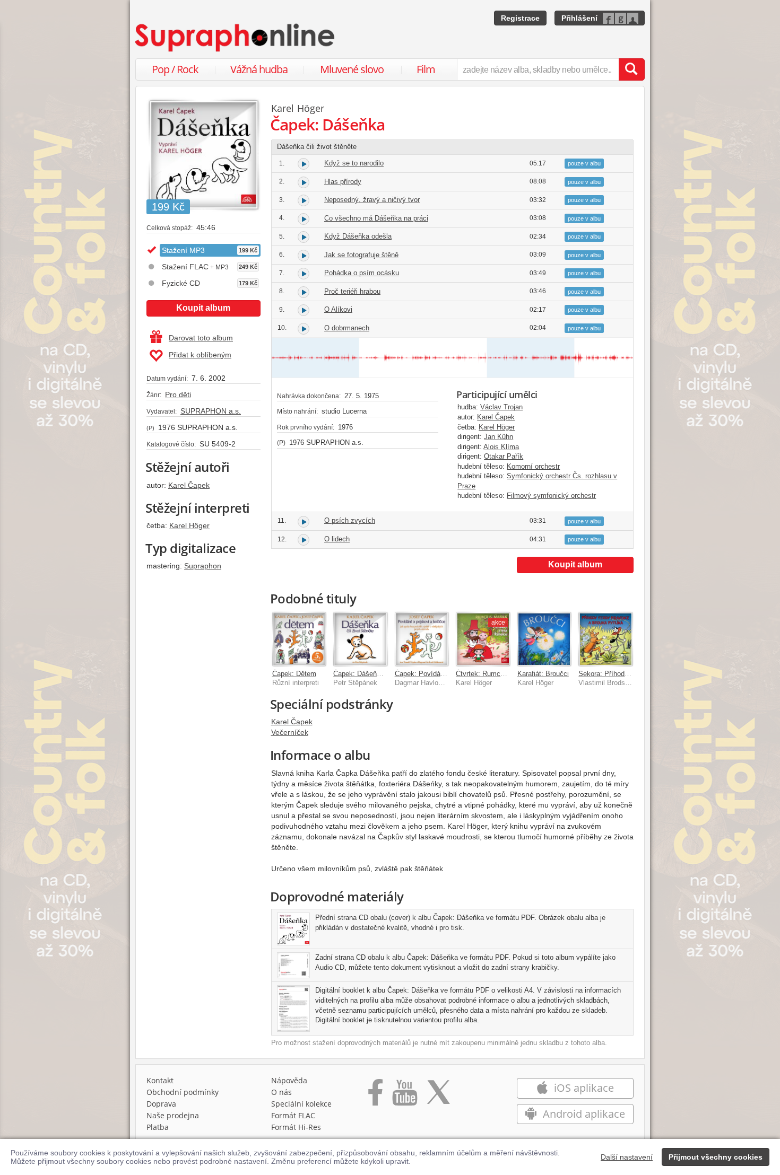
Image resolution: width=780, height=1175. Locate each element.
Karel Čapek (189, 485)
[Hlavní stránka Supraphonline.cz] (235, 38)
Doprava (161, 1104)
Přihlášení (579, 18)
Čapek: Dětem (294, 674)
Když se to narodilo (354, 163)
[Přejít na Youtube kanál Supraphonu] (404, 1096)
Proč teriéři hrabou (352, 291)
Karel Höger (189, 525)
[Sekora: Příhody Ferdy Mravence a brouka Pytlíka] (605, 639)
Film (426, 69)
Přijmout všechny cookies (715, 1157)
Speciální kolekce (301, 1104)
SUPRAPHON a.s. (210, 411)
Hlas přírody (342, 182)
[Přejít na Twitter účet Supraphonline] (438, 1096)
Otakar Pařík (503, 456)
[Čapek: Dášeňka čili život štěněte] (360, 639)
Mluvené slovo (352, 69)
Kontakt (160, 1080)
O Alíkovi (338, 309)
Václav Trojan (501, 407)
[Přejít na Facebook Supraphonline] (375, 1096)
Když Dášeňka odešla (358, 236)
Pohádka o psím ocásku (361, 273)
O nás (281, 1092)
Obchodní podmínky (182, 1092)
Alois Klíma (501, 447)
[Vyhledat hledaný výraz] (631, 69)
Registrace (520, 18)
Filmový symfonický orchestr (551, 495)
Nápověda (289, 1080)
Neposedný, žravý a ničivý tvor (372, 200)
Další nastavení (627, 1157)
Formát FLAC (293, 1115)
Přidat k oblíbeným (200, 354)
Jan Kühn (498, 437)
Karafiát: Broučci (543, 674)
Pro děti (178, 394)
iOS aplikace (582, 1088)
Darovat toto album (201, 338)
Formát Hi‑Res (296, 1127)
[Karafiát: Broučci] (544, 639)
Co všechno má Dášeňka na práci (376, 218)
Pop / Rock (175, 69)
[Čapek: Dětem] (299, 639)
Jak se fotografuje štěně (361, 255)
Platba (157, 1127)
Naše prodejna (172, 1115)
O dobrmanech (346, 328)
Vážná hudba (259, 69)
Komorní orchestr (533, 466)
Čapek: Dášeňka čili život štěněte (385, 674)
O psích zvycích (349, 520)
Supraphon (202, 566)
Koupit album (203, 307)
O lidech (337, 539)
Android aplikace (582, 1114)
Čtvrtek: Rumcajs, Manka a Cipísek (511, 674)
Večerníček (289, 732)
